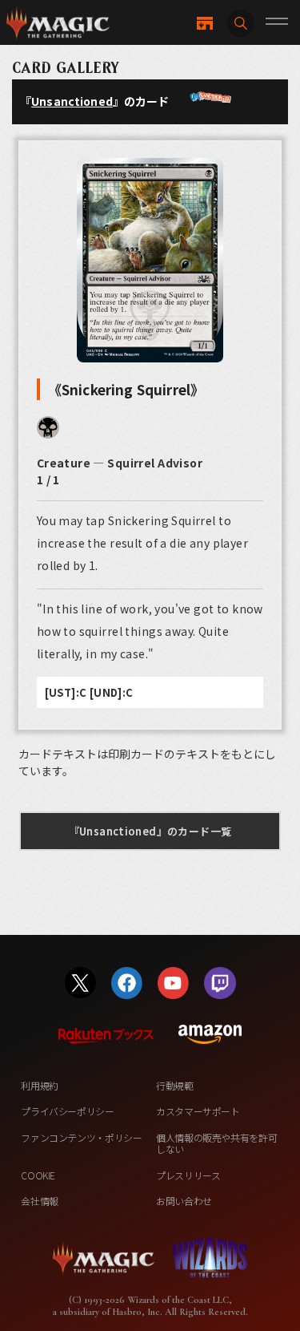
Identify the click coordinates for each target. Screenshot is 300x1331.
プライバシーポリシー (67, 1111)
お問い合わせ (184, 1201)
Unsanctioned (72, 101)
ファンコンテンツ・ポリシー (81, 1137)
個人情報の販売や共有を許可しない (216, 1143)
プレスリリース (188, 1175)
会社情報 (39, 1201)
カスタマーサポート (198, 1111)
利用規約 (39, 1085)
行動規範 (175, 1085)
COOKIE (38, 1175)
